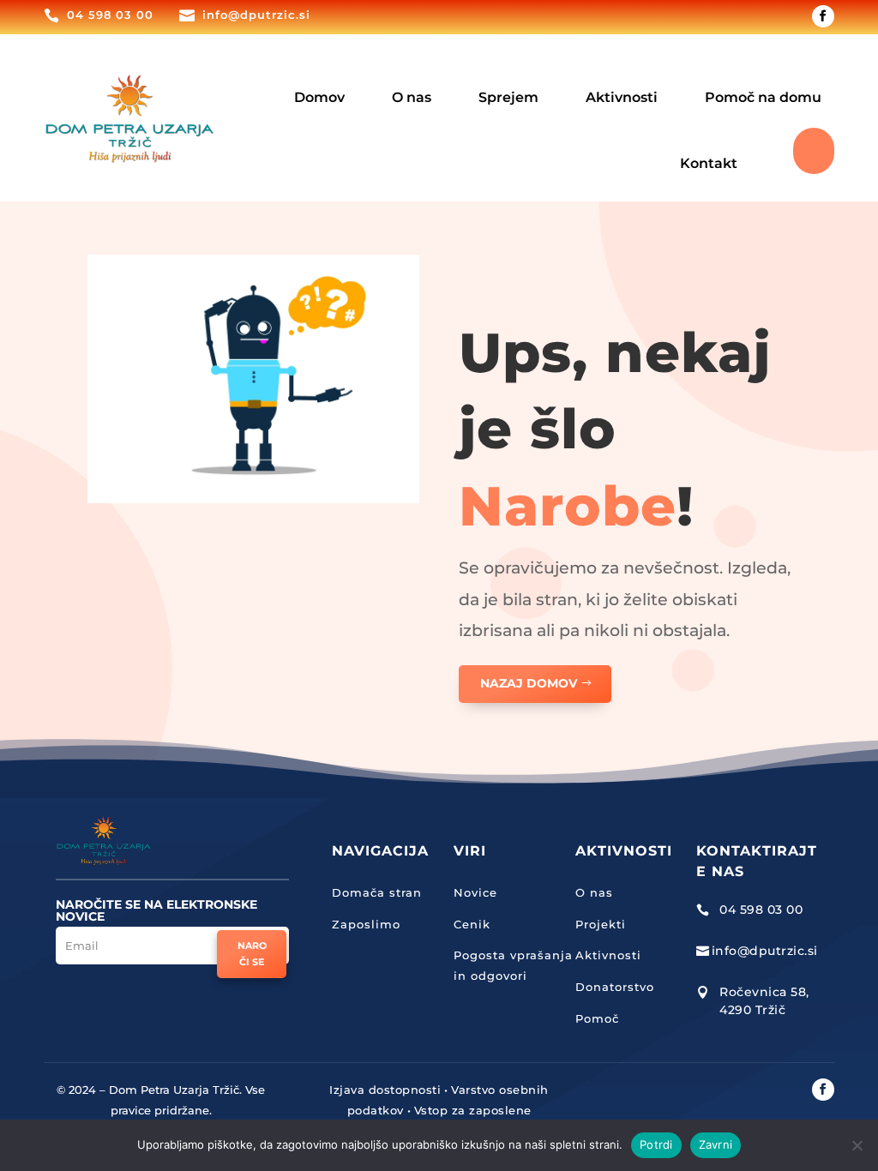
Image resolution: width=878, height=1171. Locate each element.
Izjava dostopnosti (385, 1089)
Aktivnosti (608, 955)
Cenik (472, 924)
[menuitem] (319, 85)
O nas (594, 892)
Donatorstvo (614, 987)
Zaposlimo (366, 924)
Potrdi (656, 1144)
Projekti (600, 924)
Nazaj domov (528, 683)
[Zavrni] (856, 1145)
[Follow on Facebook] (823, 16)
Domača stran (377, 892)
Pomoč (597, 1018)
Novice (475, 892)
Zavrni (716, 1144)
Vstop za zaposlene (473, 1110)
